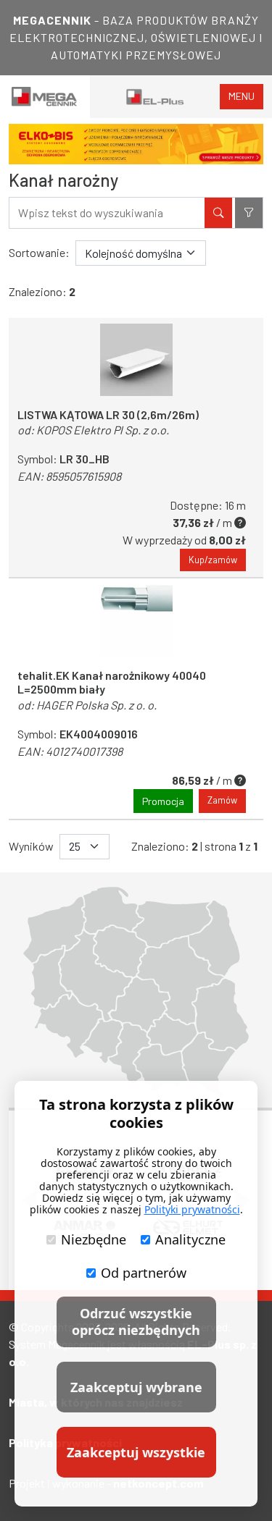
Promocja (163, 801)
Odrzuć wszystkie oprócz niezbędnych (136, 1322)
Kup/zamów (213, 559)
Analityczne (190, 1239)
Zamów (222, 800)
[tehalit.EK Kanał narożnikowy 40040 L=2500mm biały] (136, 620)
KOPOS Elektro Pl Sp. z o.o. (102, 430)
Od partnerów (143, 1272)
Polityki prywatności (192, 1209)
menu (241, 96)
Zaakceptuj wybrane (136, 1387)
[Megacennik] (45, 96)
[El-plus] (155, 96)
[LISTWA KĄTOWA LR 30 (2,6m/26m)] (136, 360)
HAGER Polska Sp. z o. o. (96, 705)
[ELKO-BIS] (136, 144)
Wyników (31, 846)
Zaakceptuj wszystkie (136, 1452)
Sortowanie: (39, 252)
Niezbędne (93, 1239)
